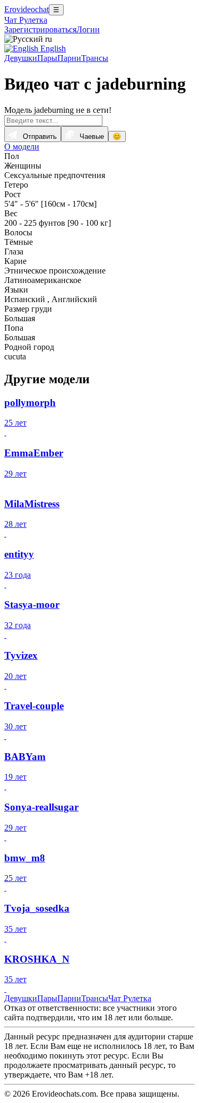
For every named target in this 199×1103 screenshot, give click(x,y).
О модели (21, 146)
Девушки (20, 58)
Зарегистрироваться (40, 29)
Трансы (94, 58)
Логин (88, 29)
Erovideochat (26, 9)
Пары (47, 58)
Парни (69, 58)
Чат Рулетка (25, 19)
